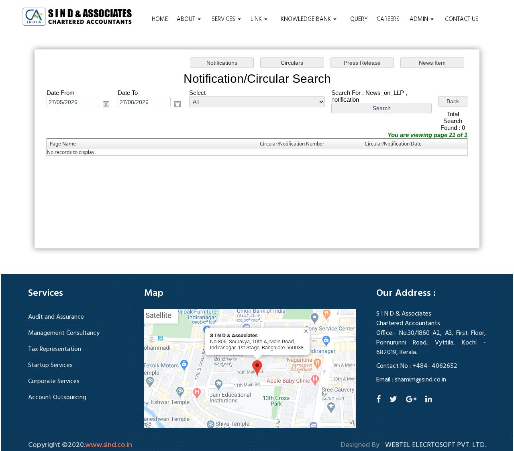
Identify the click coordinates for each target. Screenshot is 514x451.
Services (224, 19)
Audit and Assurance (56, 317)
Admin (420, 19)
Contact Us (462, 19)
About (187, 19)
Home (160, 19)
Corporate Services (54, 381)
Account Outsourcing (57, 397)
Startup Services (50, 365)
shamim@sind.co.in (420, 380)
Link (257, 19)
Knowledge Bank (306, 19)
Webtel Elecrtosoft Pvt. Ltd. (435, 445)
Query (359, 19)
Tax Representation (54, 349)
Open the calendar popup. (106, 104)
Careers (388, 19)
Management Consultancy (64, 333)
